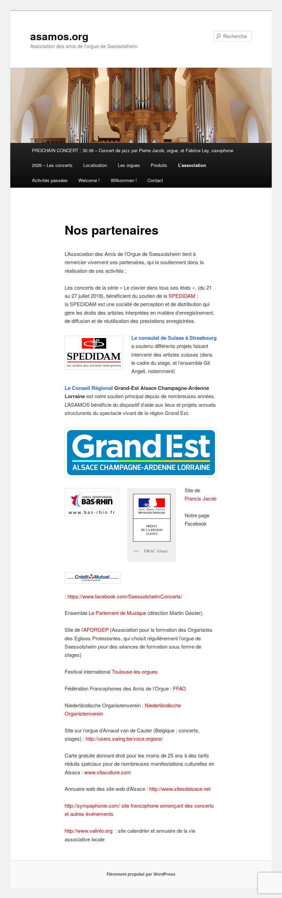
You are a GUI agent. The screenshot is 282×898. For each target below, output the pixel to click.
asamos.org (59, 36)
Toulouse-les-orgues (135, 671)
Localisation (95, 165)
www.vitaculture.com (107, 772)
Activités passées (50, 180)
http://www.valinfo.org (88, 830)
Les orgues (129, 165)
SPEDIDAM (182, 295)
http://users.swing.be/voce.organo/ (124, 738)
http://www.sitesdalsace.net (179, 788)
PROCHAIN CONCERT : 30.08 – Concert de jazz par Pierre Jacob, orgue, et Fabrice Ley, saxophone (132, 150)
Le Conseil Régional (89, 388)
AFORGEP (96, 629)
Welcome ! (89, 180)
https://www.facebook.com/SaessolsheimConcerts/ (124, 596)
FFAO (179, 688)
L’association (192, 165)
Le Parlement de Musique (117, 612)
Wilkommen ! (124, 180)
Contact (155, 180)
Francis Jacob (200, 498)
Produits (159, 165)
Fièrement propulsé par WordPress (141, 874)
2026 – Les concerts (52, 165)
